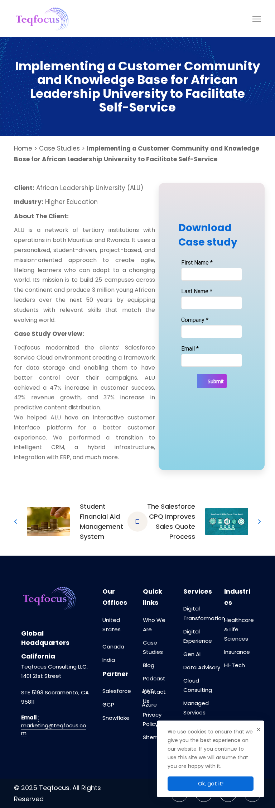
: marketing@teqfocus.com (53, 725)
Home (23, 148)
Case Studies (59, 148)
